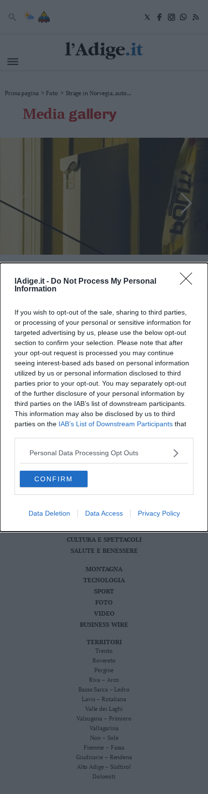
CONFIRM (53, 479)
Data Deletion (49, 513)
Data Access (104, 513)
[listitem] (104, 453)
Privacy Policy (159, 513)
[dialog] (104, 397)
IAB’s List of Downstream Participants (116, 424)
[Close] (189, 282)
